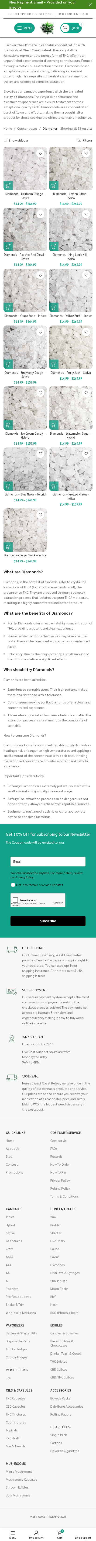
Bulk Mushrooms (18, 1495)
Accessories (60, 1390)
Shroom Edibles (17, 1487)
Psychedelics (17, 1370)
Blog (9, 1156)
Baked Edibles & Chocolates (61, 1343)
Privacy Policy (60, 1180)
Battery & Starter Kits (21, 1333)
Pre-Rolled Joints (18, 1296)
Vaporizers (15, 1325)
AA (8, 1273)
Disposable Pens (18, 1341)
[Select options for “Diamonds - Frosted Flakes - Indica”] (53, 486)
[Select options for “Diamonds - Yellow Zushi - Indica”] (53, 307)
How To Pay (58, 1172)
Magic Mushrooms (19, 1471)
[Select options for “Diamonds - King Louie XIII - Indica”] (53, 246)
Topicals (12, 1430)
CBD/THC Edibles (62, 1377)
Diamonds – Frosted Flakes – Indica (71, 496)
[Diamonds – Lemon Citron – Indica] (71, 168)
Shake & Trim (15, 1304)
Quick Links (15, 1132)
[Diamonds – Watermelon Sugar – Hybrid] (71, 408)
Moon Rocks (59, 1288)
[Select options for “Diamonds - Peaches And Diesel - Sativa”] (8, 246)
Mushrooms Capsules (21, 1479)
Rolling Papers (60, 1414)
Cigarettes (60, 1427)
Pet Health (13, 1438)
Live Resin (57, 1241)
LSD (8, 1377)
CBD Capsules (16, 1406)
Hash (54, 1304)
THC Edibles (58, 1361)
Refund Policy (60, 1188)
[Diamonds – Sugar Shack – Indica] (25, 530)
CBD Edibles (58, 1369)
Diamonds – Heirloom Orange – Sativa (25, 196)
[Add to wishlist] (40, 153)
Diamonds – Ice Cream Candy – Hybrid (25, 436)
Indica (10, 1217)
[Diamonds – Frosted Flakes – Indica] (71, 469)
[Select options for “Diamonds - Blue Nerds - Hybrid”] (8, 486)
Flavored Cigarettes (64, 1450)
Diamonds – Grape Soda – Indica (25, 316)
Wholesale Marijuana (21, 1312)
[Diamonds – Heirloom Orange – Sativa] (25, 168)
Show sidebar (19, 140)
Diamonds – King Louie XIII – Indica (71, 257)
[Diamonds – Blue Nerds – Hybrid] (25, 469)
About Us (12, 1148)
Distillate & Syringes (65, 1273)
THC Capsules (15, 1398)
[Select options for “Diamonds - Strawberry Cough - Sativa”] (8, 364)
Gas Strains (14, 1241)
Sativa (10, 1233)
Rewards (56, 1156)
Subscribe (48, 921)
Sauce (54, 1249)
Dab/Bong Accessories (66, 1406)
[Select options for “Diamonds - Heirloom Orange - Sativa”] (8, 185)
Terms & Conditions (64, 1196)
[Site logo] (47, 27)
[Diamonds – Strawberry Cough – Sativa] (25, 347)
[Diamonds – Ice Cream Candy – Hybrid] (25, 408)
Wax (53, 1217)
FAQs (54, 1148)
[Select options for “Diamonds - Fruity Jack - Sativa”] (53, 364)
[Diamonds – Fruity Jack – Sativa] (71, 347)
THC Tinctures (16, 1414)
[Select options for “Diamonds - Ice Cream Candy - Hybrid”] (8, 425)
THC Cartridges (16, 1349)
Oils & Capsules (19, 1390)
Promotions (14, 1172)
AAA (8, 1265)
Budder (55, 1225)
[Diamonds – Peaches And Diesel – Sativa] (25, 229)
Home (7, 128)
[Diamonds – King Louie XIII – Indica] (71, 229)
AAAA (9, 1256)
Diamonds (57, 1265)
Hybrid (10, 1225)
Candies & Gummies (64, 1333)
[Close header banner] (90, 4)
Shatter (56, 1233)
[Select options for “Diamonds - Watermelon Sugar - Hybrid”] (53, 425)
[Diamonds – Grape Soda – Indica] (25, 290)
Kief (53, 1296)
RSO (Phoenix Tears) (64, 1312)
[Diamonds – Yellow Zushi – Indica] (71, 290)
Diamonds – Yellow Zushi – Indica (71, 316)
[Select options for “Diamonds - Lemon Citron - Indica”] (53, 185)
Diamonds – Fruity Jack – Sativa (71, 372)
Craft (9, 1249)
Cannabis (13, 1209)
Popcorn (12, 1288)
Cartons (56, 1443)
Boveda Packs (60, 1398)
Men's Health (15, 1446)
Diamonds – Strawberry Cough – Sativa (25, 375)
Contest (12, 1164)
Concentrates (27, 128)
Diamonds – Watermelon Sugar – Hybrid (71, 436)
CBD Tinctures (16, 1422)
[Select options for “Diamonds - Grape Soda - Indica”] (8, 307)
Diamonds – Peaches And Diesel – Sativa (25, 257)
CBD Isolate (58, 1280)
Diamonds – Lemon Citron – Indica (71, 196)
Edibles (56, 1325)
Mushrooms (16, 1463)
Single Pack (58, 1435)
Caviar (54, 1256)
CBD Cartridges (16, 1357)
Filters (87, 140)
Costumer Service (65, 1132)
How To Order (60, 1164)
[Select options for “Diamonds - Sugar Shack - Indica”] (8, 547)
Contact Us (58, 1140)
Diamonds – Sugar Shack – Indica (25, 555)
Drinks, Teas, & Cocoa (66, 1353)
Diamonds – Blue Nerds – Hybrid (25, 494)
